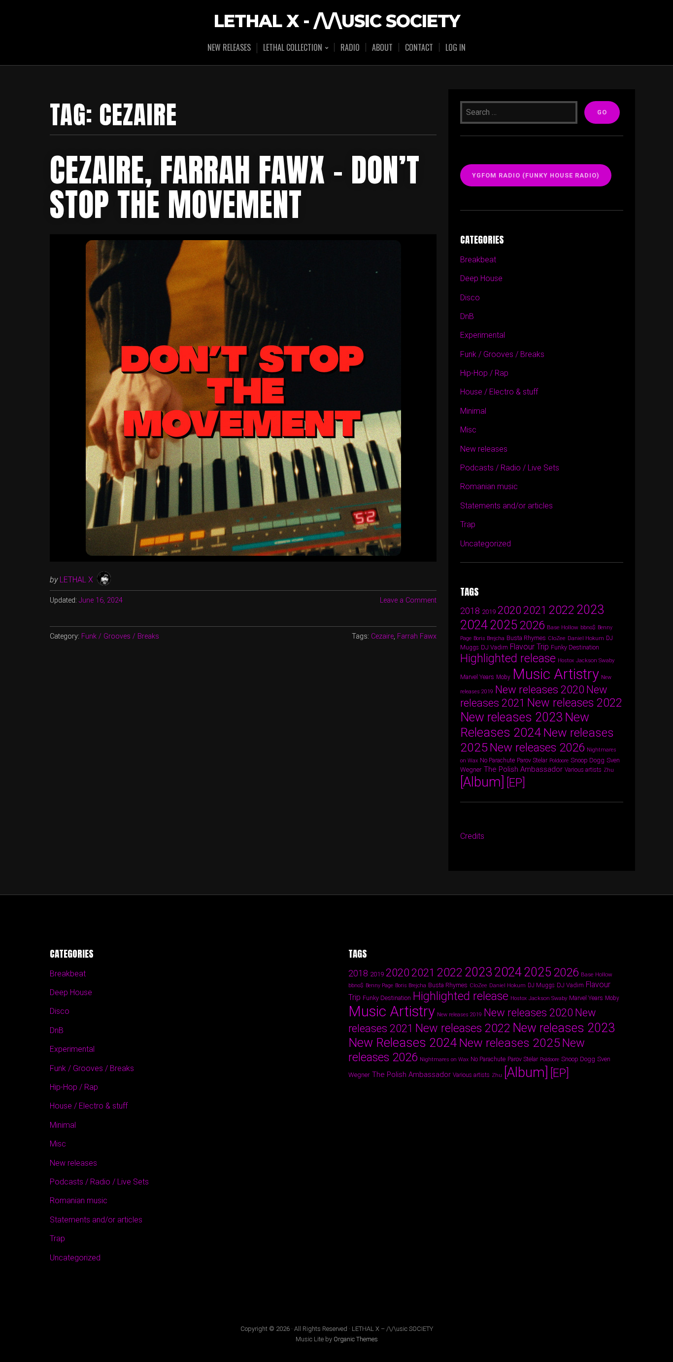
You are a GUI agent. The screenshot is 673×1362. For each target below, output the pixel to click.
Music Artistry (555, 674)
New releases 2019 (459, 1014)
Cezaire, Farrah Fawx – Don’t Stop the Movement (235, 187)
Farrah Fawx (417, 636)
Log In (455, 47)
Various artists (583, 769)
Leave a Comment (408, 600)
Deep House (481, 278)
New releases (229, 47)
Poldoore (559, 760)
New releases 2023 (511, 717)
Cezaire (382, 636)
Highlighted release (508, 658)
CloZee (557, 638)
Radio (350, 47)
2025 (503, 625)
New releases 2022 (574, 703)
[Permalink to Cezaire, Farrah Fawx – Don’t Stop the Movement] (243, 398)
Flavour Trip (529, 646)
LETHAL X (76, 579)
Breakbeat (478, 259)
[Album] (482, 782)
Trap (467, 524)
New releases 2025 (509, 1043)
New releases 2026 (537, 747)
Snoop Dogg (588, 760)
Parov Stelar (532, 760)
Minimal (473, 411)
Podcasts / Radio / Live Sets (509, 467)
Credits (472, 836)
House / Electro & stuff (499, 391)
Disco (470, 297)
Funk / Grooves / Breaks (120, 636)
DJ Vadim (494, 647)
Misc (468, 429)
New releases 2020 (539, 689)
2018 (470, 611)
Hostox (566, 660)
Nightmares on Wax (444, 1059)
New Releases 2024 (524, 724)
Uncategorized (485, 543)
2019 (489, 611)
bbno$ (588, 627)
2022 (561, 610)
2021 (535, 610)
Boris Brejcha (489, 638)
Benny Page (379, 985)
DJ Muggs (541, 985)
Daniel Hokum (586, 638)
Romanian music (489, 486)
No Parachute (497, 760)
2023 (590, 610)
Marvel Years (477, 677)
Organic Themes (356, 1339)
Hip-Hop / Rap (484, 373)
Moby (503, 677)
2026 (532, 625)
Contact (419, 47)
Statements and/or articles (506, 505)
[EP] (515, 782)
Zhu (609, 769)
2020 (509, 610)
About (382, 47)
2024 (474, 624)
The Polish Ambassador (523, 769)
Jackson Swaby (595, 660)
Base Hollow (562, 627)
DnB (467, 316)
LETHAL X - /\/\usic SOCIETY (337, 21)
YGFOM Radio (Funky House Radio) (536, 175)
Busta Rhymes (526, 638)
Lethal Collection (292, 48)
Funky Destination (575, 647)
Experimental (482, 335)
